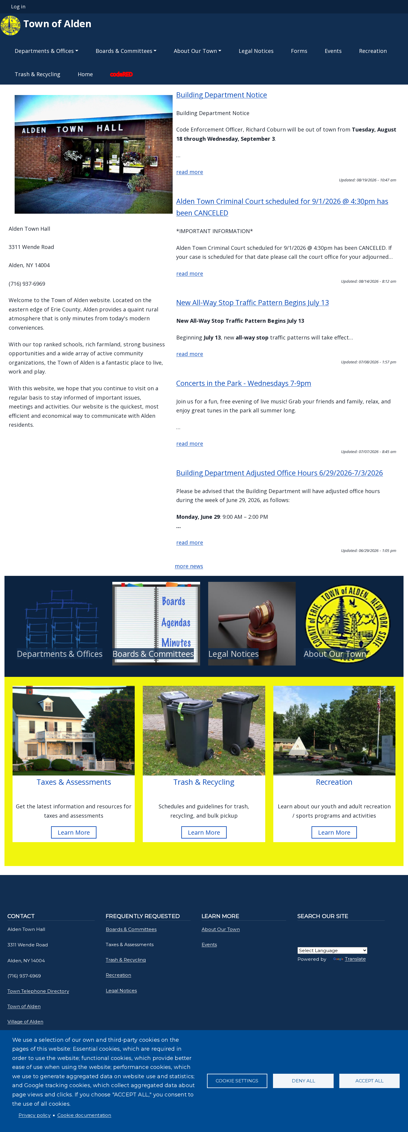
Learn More (74, 832)
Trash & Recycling (37, 74)
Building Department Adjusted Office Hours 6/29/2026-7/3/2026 (279, 473)
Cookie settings (237, 1081)
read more (189, 171)
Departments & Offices (59, 653)
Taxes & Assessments (73, 782)
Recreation (373, 50)
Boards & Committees (153, 653)
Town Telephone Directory (38, 991)
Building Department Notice (221, 95)
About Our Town (335, 653)
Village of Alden (25, 1021)
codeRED (121, 74)
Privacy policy (34, 1115)
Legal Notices (256, 50)
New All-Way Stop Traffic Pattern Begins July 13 (252, 302)
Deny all (303, 1081)
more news (189, 566)
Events (333, 50)
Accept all (369, 1081)
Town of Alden (56, 23)
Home (85, 74)
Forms (299, 50)
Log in (18, 6)
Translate (355, 959)
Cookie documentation (84, 1115)
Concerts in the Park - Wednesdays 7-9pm (243, 383)
